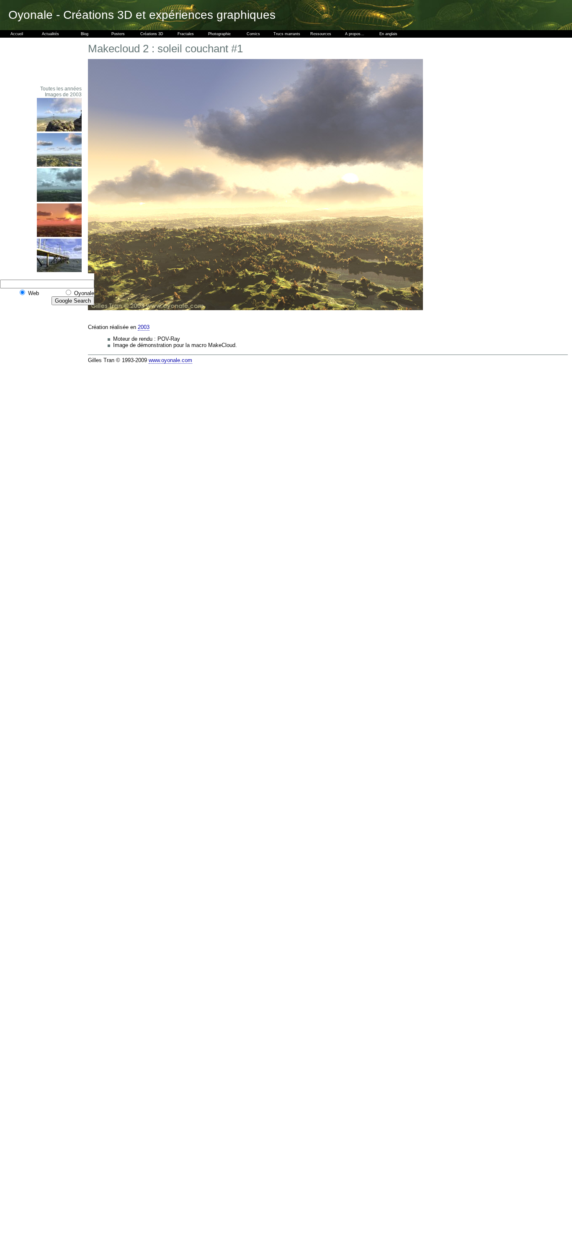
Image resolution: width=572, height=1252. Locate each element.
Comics (253, 34)
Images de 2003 (63, 94)
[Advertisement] (58, 61)
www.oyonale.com (170, 360)
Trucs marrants (286, 34)
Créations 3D (151, 34)
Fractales (186, 34)
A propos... (354, 34)
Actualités (50, 34)
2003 (143, 327)
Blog (84, 34)
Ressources (320, 34)
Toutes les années (61, 88)
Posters (118, 34)
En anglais (388, 34)
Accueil (16, 34)
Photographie (219, 34)
